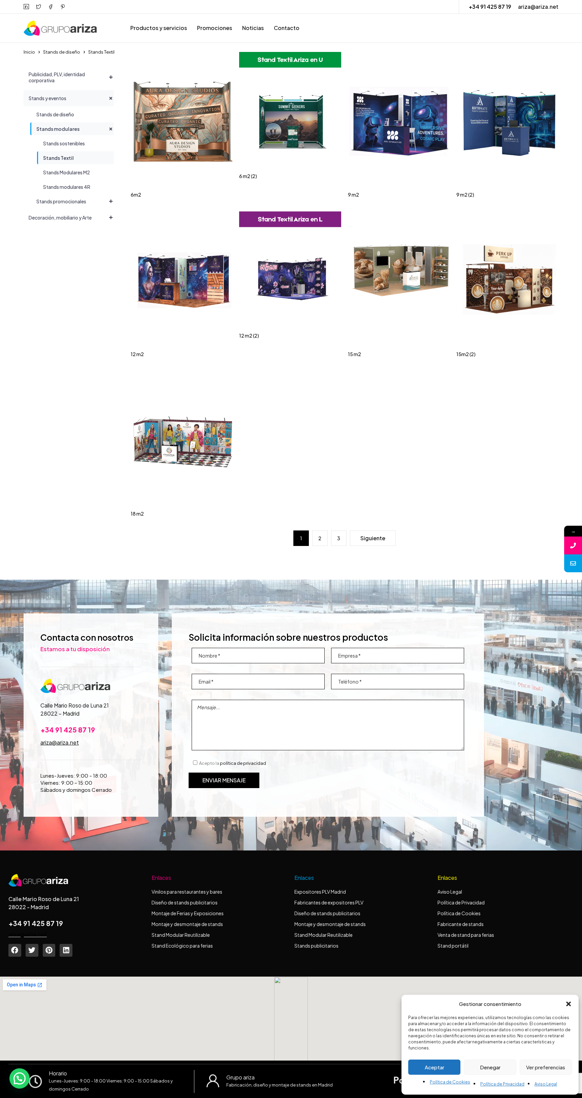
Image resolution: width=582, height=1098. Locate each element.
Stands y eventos (47, 98)
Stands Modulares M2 (66, 172)
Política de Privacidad (502, 1084)
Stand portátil (453, 946)
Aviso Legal (546, 1084)
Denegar (490, 1067)
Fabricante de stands (461, 924)
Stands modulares (57, 129)
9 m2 (353, 195)
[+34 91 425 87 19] (573, 545)
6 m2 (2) (248, 176)
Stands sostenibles (64, 143)
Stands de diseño (61, 52)
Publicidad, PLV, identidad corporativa (57, 77)
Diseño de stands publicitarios (185, 902)
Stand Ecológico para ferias (182, 946)
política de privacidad (243, 763)
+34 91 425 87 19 (490, 6)
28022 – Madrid (59, 713)
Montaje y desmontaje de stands (187, 924)
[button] (568, 1004)
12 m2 (137, 354)
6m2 (136, 195)
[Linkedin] (66, 950)
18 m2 (137, 514)
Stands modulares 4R (66, 187)
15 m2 (354, 354)
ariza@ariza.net (538, 6)
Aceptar (434, 1067)
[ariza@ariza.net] (573, 563)
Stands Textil (58, 158)
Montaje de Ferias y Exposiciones (188, 913)
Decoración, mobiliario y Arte (60, 217)
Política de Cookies (450, 1082)
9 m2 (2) (465, 195)
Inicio (29, 52)
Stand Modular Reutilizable (181, 935)
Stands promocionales (61, 201)
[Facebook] (14, 950)
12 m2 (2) (249, 336)
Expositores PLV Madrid (320, 892)
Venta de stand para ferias (466, 935)
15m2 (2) (466, 354)
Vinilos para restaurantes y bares (187, 892)
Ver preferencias (545, 1067)
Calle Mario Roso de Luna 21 (74, 705)
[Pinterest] (49, 950)
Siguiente (372, 538)
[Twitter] (32, 950)
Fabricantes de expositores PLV (328, 902)
